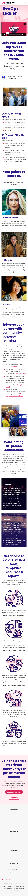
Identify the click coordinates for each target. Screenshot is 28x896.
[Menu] (26, 2)
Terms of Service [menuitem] (19, 886)
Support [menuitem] (10, 886)
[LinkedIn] (2, 879)
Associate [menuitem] (14, 819)
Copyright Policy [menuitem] (14, 891)
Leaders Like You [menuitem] (14, 844)
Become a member (14, 792)
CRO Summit (9, 488)
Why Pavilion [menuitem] (14, 831)
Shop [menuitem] (4, 886)
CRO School (16, 367)
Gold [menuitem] (14, 813)
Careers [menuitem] (14, 867)
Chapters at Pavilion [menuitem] (14, 847)
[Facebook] (9, 879)
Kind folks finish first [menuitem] (14, 870)
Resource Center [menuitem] (14, 854)
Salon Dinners (19, 523)
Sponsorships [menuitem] (14, 873)
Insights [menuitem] (14, 850)
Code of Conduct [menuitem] (19, 888)
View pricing (14, 797)
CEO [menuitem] (14, 822)
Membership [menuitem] (14, 810)
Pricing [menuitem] (14, 828)
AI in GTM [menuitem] (14, 835)
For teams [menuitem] (14, 825)
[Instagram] (6, 879)
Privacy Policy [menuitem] (8, 888)
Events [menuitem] (14, 841)
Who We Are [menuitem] (14, 863)
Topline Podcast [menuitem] (14, 857)
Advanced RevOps (20, 374)
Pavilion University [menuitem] (14, 838)
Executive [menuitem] (14, 816)
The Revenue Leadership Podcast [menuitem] (14, 860)
